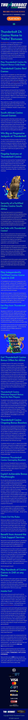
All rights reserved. (14, 718)
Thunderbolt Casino (5, 42)
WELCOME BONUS (14, 11)
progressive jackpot (9, 605)
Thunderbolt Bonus (15, 82)
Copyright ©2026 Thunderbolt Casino (14, 715)
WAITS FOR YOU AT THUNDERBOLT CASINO (14, 14)
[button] (14, 24)
